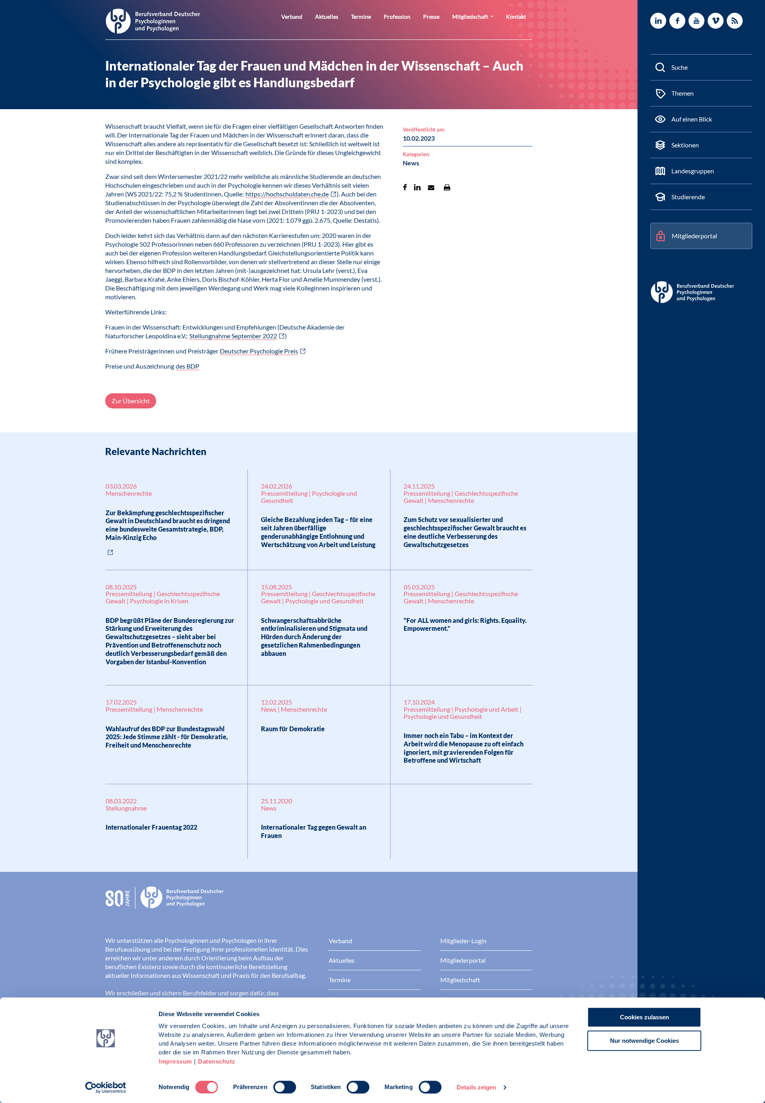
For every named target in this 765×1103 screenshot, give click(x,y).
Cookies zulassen (644, 1017)
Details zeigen (476, 1087)
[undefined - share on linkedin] (417, 187)
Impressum (175, 1061)
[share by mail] (431, 187)
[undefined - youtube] (696, 21)
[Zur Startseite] (153, 20)
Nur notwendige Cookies (644, 1040)
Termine (361, 16)
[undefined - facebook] (677, 21)
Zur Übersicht (131, 400)
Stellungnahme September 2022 (233, 336)
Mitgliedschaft (470, 16)
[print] (447, 187)
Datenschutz (216, 1061)
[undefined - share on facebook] (405, 187)
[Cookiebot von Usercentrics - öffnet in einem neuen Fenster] (106, 1087)
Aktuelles (326, 16)
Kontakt (516, 16)
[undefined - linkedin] (658, 21)
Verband (291, 16)
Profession (397, 16)
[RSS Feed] (735, 21)
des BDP (187, 366)
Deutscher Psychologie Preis (259, 351)
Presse (431, 16)
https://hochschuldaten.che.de (287, 194)
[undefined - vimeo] (716, 21)
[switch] (284, 1087)
